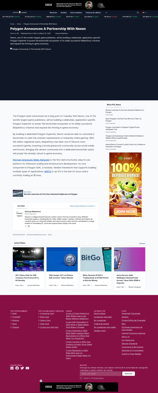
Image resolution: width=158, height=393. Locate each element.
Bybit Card (44, 317)
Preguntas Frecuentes (131, 313)
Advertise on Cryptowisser (133, 350)
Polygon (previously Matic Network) (31, 160)
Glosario (125, 317)
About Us (126, 337)
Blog (123, 324)
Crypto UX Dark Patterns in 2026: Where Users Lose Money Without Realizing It (77, 316)
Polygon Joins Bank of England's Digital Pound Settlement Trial (123, 128)
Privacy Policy (99, 378)
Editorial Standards (19, 234)
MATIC (47, 171)
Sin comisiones (100, 320)
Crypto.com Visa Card (49, 327)
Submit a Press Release (131, 354)
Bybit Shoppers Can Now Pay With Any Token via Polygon (123, 120)
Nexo (14, 324)
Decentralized (99, 313)
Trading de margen (101, 324)
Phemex (15, 327)
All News (142, 243)
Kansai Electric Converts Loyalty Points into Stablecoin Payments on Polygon (125, 146)
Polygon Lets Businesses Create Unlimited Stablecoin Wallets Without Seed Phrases (125, 137)
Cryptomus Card (47, 313)
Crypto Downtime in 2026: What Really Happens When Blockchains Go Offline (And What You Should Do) (77, 334)
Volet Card (44, 324)
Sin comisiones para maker (105, 327)
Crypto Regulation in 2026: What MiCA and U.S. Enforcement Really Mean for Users (78, 354)
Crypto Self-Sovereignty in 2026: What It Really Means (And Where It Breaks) (77, 324)
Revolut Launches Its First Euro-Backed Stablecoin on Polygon (125, 111)
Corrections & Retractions (132, 347)
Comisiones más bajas (103, 317)
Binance (15, 320)
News (19, 24)
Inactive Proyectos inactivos (133, 333)
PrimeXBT (16, 317)
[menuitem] (53, 12)
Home (12, 24)
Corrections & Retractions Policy (36, 234)
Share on (13, 33)
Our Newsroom (128, 340)
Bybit (14, 313)
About (50, 234)
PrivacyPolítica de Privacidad (133, 320)
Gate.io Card (45, 320)
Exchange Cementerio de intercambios (132, 328)
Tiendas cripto (100, 331)
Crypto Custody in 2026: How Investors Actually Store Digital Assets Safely (79, 344)
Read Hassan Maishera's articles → (82, 206)
